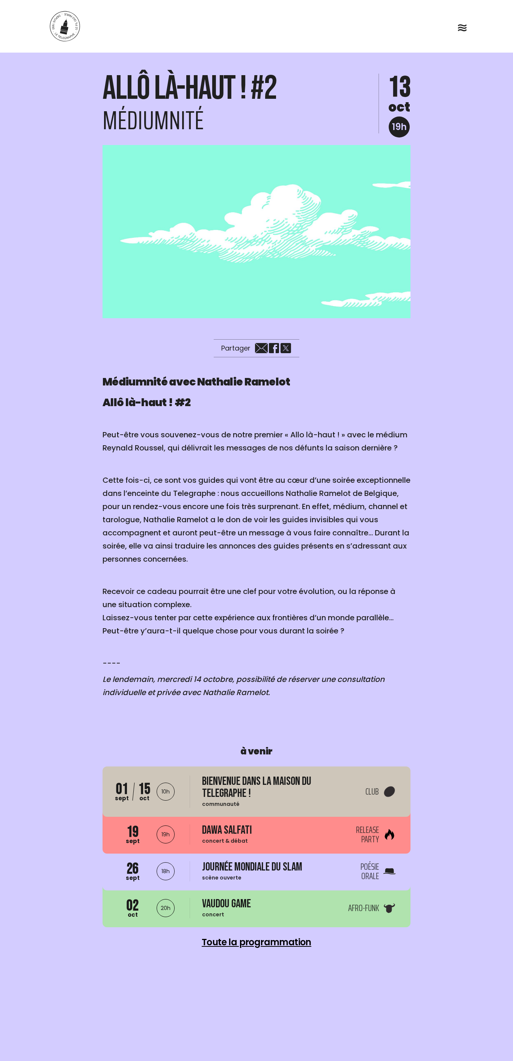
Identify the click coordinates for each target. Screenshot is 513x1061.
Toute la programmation (256, 942)
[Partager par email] (261, 348)
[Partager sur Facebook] (274, 348)
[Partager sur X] (286, 348)
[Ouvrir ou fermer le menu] (462, 27)
